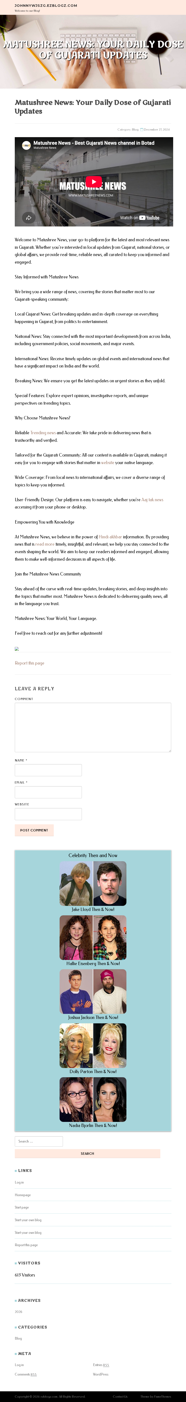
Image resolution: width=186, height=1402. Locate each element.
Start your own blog (28, 1220)
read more (44, 544)
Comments (26, 1374)
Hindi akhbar (110, 537)
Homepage (23, 1195)
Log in (19, 1182)
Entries (101, 1365)
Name (21, 760)
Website (22, 804)
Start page (22, 1207)
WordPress (100, 1374)
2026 (18, 1312)
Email (21, 782)
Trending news (43, 432)
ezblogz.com (48, 1396)
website (107, 462)
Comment (24, 699)
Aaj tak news (152, 499)
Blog (135, 129)
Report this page (29, 663)
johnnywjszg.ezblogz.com (46, 5)
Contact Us (120, 1396)
